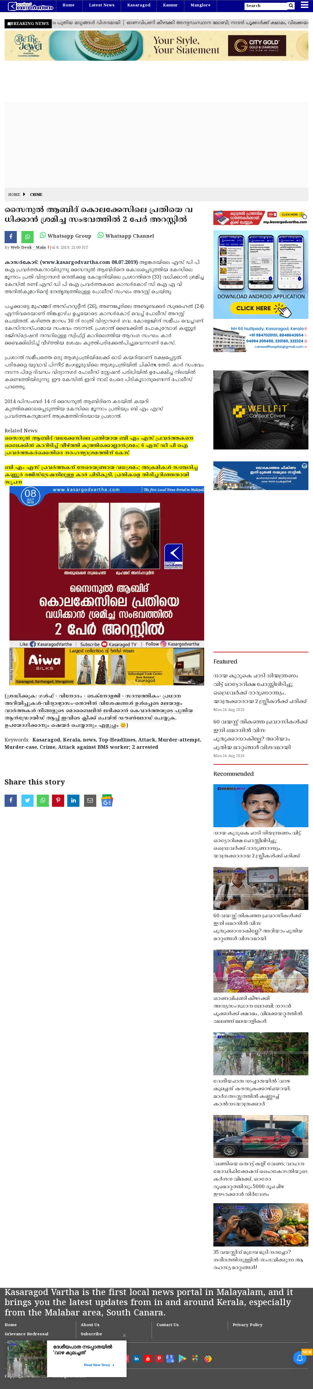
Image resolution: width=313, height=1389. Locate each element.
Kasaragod (138, 5)
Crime (36, 195)
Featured (225, 662)
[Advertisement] (156, 145)
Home (68, 5)
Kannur (170, 5)
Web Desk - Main (28, 247)
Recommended (233, 774)
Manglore (200, 5)
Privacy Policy (248, 1325)
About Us (90, 1325)
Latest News (102, 5)
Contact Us (167, 1325)
